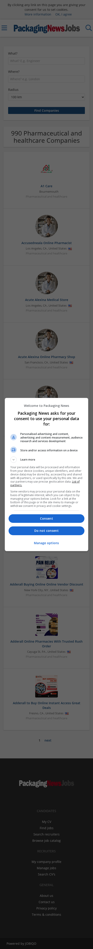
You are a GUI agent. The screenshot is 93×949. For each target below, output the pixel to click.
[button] (46, 460)
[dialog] (46, 474)
